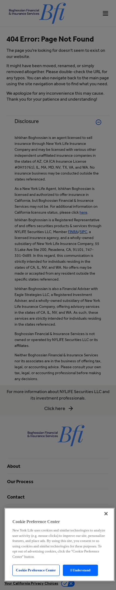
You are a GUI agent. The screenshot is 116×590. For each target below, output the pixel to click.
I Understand (80, 570)
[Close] (106, 514)
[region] (59, 544)
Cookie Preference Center (36, 570)
